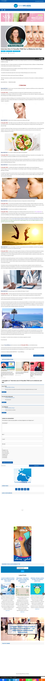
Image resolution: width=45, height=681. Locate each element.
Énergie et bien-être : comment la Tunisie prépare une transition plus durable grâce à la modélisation (22, 629)
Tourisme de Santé (16, 51)
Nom (3, 434)
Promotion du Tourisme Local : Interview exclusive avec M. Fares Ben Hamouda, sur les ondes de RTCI (7, 374)
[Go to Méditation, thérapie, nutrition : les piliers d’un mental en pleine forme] (22, 589)
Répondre (4, 402)
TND (23, 673)
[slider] (42, 58)
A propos (10, 677)
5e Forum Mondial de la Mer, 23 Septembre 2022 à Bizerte (7, 355)
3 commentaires (12, 53)
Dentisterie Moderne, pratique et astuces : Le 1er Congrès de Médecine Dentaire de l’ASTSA (39, 355)
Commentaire (5, 423)
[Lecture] (2, 58)
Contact (15, 677)
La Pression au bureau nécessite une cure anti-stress (22, 373)
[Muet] (39, 58)
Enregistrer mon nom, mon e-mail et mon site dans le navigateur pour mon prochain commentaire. (5, 454)
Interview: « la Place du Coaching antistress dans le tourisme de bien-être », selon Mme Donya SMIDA (36, 374)
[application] (22, 58)
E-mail (3, 439)
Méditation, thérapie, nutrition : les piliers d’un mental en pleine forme (22, 579)
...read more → (7, 611)
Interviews (3, 51)
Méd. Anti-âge (9, 51)
